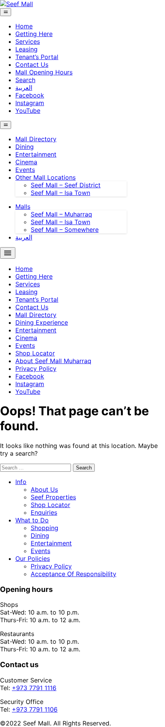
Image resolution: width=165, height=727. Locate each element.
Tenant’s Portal (36, 57)
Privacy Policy (35, 368)
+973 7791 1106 (35, 709)
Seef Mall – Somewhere (65, 229)
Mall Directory (35, 139)
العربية (23, 87)
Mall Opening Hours (44, 72)
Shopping (44, 528)
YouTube (27, 110)
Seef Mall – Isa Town (60, 193)
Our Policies (32, 558)
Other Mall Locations (45, 177)
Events (25, 169)
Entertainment (35, 154)
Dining (24, 146)
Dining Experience (41, 322)
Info (20, 482)
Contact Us (31, 64)
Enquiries (44, 512)
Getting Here (34, 34)
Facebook (29, 95)
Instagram (29, 103)
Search (25, 80)
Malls (22, 206)
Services (27, 41)
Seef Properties (53, 497)
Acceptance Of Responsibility (73, 574)
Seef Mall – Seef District (66, 185)
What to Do (32, 520)
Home (24, 26)
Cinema (26, 162)
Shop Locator (35, 353)
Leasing (26, 49)
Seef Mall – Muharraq (61, 214)
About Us (44, 489)
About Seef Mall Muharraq (53, 361)
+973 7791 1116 (34, 688)
